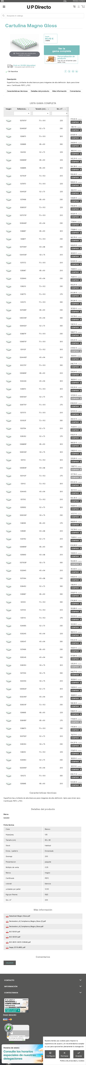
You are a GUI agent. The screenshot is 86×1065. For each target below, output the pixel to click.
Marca (6, 814)
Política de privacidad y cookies (72, 1061)
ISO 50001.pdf (14, 932)
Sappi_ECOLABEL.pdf (17, 947)
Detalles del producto (40, 91)
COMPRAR (75, 122)
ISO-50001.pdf (14, 937)
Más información (59, 91)
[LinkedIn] (76, 72)
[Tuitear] (69, 72)
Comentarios (75, 91)
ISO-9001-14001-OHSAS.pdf (20, 942)
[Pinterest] (73, 72)
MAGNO (7, 818)
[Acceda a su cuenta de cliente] (79, 6)
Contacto (82, 1)
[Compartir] (65, 72)
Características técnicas (17, 91)
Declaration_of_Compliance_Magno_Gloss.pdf (26, 926)
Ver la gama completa (61, 49)
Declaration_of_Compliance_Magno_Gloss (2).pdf (27, 921)
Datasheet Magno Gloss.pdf (19, 916)
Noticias (75, 1)
